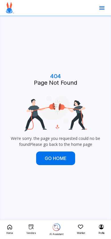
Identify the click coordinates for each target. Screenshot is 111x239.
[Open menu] (102, 8)
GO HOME (56, 158)
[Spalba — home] (10, 8)
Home (9, 233)
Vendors (31, 233)
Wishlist (81, 233)
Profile (101, 233)
